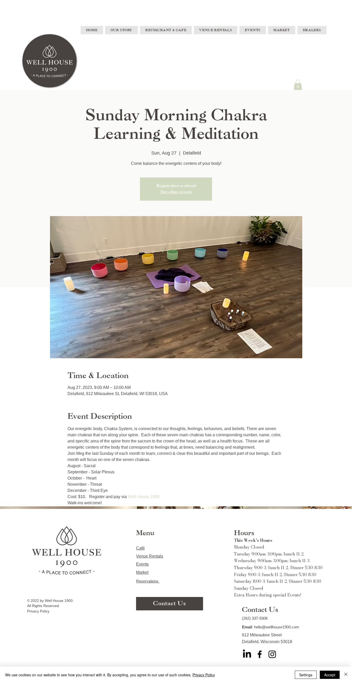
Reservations (148, 581)
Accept (329, 674)
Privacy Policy (203, 674)
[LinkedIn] (247, 654)
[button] (298, 85)
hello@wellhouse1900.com (276, 627)
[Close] (346, 675)
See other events (176, 192)
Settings (305, 674)
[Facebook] (260, 654)
